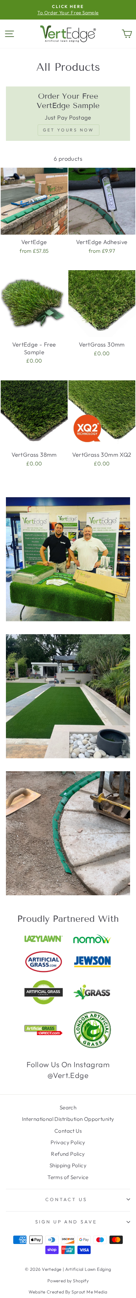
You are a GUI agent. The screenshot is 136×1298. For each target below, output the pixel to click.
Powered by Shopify (68, 1280)
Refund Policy (68, 1154)
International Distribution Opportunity (68, 1119)
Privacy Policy (68, 1142)
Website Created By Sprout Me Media (68, 1292)
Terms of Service (68, 1177)
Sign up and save (66, 1221)
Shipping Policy (68, 1165)
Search (68, 1107)
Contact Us (68, 1131)
